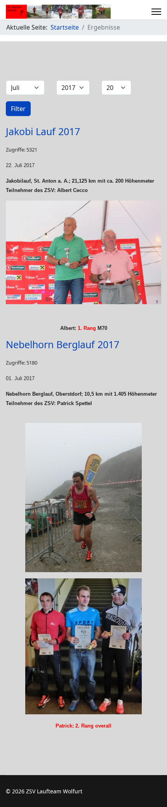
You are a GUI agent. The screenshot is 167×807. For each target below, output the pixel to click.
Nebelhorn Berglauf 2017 (62, 344)
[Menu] (156, 11)
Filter (18, 108)
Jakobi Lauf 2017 (43, 131)
